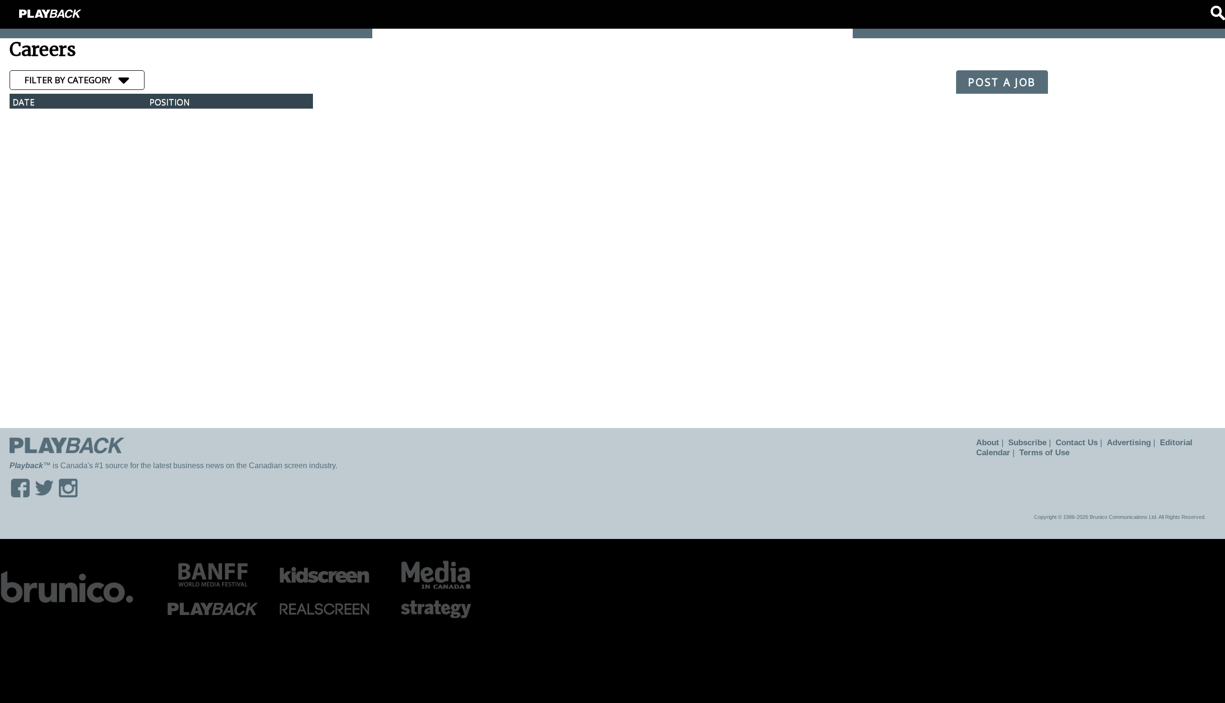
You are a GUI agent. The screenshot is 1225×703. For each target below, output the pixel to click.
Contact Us (1071, 442)
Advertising (1120, 442)
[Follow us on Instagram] (68, 494)
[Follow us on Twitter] (44, 494)
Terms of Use (1041, 452)
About (986, 442)
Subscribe (1024, 442)
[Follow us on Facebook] (20, 494)
